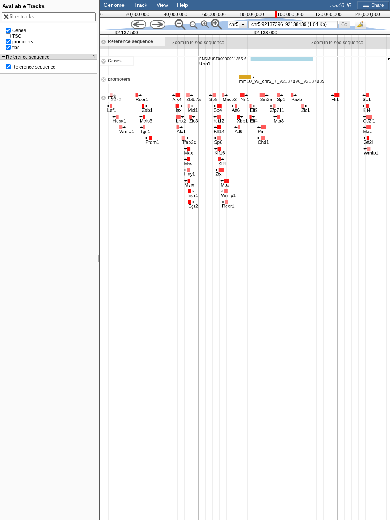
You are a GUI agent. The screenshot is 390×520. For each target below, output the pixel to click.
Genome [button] (114, 5)
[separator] (99, 260)
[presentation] (243, 24)
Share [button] (377, 5)
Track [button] (140, 5)
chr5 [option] (233, 24)
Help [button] (182, 5)
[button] (344, 24)
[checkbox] (362, 26)
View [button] (162, 5)
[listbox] (237, 24)
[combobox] (293, 24)
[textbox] (294, 24)
